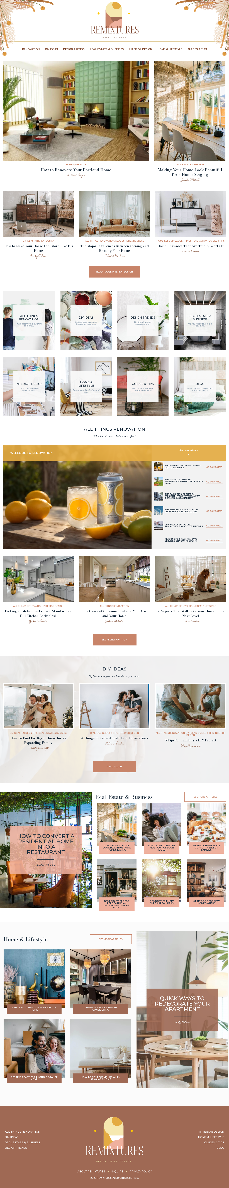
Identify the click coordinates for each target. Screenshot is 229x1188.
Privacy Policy (140, 1171)
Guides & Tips (197, 49)
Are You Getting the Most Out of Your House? (161, 847)
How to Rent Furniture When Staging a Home (100, 1078)
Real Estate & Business (107, 49)
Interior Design (140, 49)
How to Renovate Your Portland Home (76, 170)
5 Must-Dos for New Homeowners (206, 902)
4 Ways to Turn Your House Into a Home (34, 1008)
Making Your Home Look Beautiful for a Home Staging (190, 172)
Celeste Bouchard (115, 256)
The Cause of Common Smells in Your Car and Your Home (114, 613)
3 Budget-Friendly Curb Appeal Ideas (162, 902)
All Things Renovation (99, 240)
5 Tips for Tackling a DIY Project (190, 740)
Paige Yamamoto (191, 746)
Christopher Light (38, 748)
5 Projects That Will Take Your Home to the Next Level (190, 613)
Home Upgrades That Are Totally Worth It (190, 246)
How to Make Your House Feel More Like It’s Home (38, 248)
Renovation (31, 49)
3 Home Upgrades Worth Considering (100, 1008)
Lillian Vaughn (76, 175)
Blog (220, 1147)
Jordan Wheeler (38, 621)
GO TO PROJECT (214, 467)
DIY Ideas (51, 49)
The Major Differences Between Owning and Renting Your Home (114, 248)
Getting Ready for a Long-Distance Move (34, 1078)
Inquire (117, 1171)
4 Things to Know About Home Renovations (114, 738)
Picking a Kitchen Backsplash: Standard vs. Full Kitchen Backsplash (38, 613)
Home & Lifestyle (169, 49)
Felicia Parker (190, 251)
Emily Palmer (38, 256)
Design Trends (73, 49)
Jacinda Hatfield (190, 180)
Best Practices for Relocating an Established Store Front (116, 904)
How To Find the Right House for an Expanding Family (38, 740)
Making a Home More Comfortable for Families (206, 847)
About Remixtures (91, 1171)
